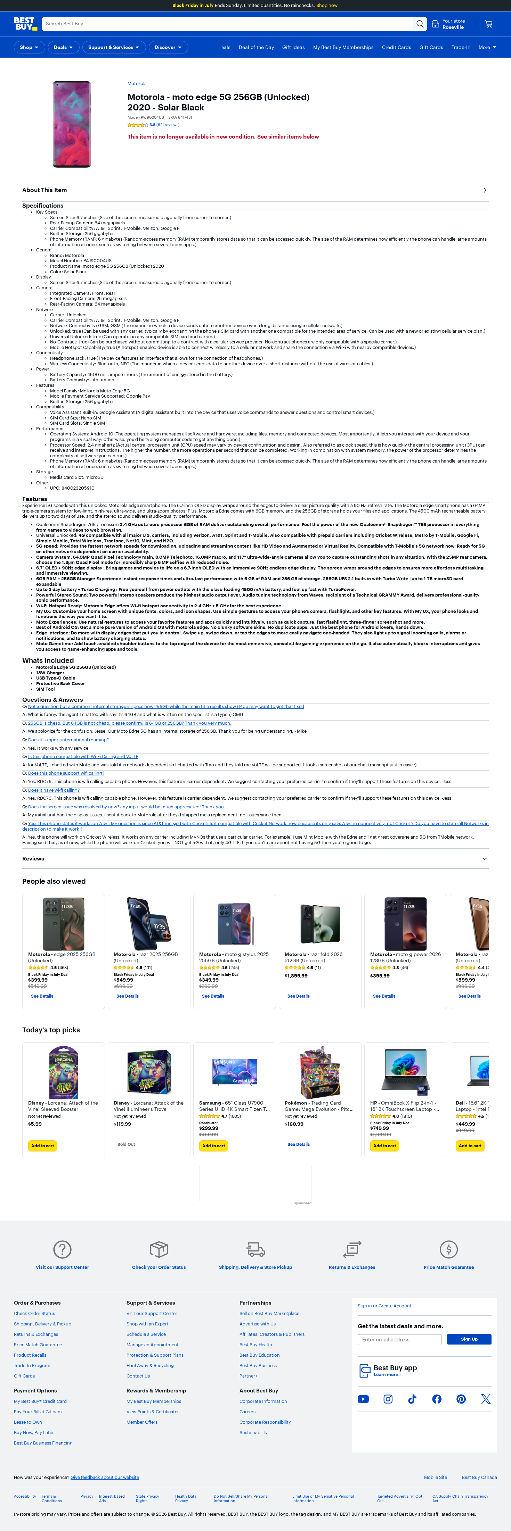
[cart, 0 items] (489, 24)
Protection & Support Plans (155, 1355)
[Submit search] (420, 24)
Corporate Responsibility (265, 1422)
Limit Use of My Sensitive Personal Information (323, 1498)
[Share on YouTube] (363, 1399)
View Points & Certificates (153, 1411)
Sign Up (469, 1339)
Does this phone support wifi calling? (66, 773)
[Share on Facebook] (437, 1399)
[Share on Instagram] (388, 1399)
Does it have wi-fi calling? (54, 790)
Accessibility (25, 1496)
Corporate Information (263, 1401)
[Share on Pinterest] (461, 1399)
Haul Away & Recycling (150, 1365)
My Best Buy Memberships (154, 1401)
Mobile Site (435, 1477)
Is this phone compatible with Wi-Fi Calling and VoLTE (83, 756)
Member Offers (142, 1422)
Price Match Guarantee (38, 1344)
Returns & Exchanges (36, 1334)
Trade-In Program (32, 1365)
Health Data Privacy (185, 1498)
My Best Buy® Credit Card (40, 1401)
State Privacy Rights (147, 1498)
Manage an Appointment (153, 1344)
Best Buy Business (258, 1365)
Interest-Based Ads (112, 1498)
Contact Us (138, 1376)
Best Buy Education (260, 1355)
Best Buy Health (256, 1344)
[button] (29, 47)
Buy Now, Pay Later (34, 1432)
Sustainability (254, 1432)
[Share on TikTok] (412, 1399)
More (484, 47)
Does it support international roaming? (68, 739)
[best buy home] (26, 24)
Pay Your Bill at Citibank (38, 1411)
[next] (483, 951)
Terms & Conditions (52, 1498)
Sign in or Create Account (385, 1305)
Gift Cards (24, 1376)
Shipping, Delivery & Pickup (42, 1323)
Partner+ (249, 1376)
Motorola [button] (137, 83)
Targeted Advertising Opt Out (399, 1498)
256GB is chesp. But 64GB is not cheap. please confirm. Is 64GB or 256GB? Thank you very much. (130, 723)
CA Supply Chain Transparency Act (460, 1498)
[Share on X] (486, 1399)
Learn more (387, 1374)
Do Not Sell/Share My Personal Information (241, 1498)
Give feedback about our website (105, 1477)
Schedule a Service (146, 1334)
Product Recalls (30, 1355)
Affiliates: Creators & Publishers (272, 1334)
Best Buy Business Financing (43, 1443)
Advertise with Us (258, 1323)
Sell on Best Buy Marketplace (269, 1313)
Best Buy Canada (479, 1477)
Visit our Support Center (152, 1313)
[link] (48, 968)
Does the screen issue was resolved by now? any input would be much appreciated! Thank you (126, 806)
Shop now (327, 5)
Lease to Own (28, 1422)
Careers (248, 1411)
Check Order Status (34, 1313)
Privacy (87, 1496)
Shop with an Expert (148, 1323)
